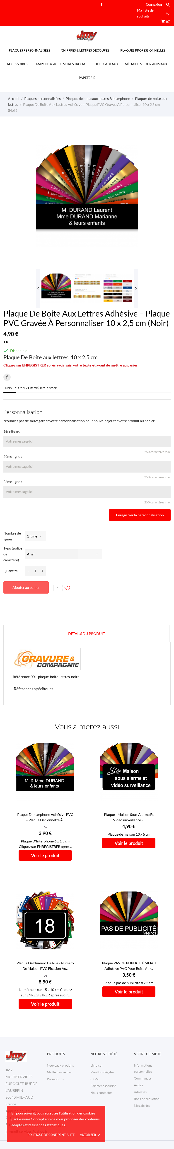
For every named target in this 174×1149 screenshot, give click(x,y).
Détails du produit (86, 633)
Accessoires (17, 64)
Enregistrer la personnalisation (140, 515)
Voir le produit (45, 855)
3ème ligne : (12, 481)
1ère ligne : (11, 431)
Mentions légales (102, 1072)
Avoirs (138, 1085)
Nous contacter (101, 1093)
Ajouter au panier (26, 587)
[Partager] (7, 377)
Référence (21, 676)
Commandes (143, 1078)
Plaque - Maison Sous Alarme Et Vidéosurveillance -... (129, 817)
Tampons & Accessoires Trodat (60, 64)
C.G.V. (94, 1079)
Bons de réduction (147, 1099)
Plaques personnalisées (29, 50)
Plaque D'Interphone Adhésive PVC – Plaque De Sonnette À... (45, 817)
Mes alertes (142, 1105)
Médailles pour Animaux (146, 64)
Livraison (96, 1065)
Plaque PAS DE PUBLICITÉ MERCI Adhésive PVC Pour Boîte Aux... (129, 966)
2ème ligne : (12, 456)
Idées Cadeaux (106, 64)
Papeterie (87, 77)
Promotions (55, 1079)
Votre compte (147, 1054)
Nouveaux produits (60, 1065)
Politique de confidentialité (51, 1135)
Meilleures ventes (59, 1072)
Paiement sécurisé (103, 1086)
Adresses (140, 1092)
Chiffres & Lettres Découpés (85, 50)
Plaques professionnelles (142, 50)
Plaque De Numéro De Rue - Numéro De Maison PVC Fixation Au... (45, 966)
